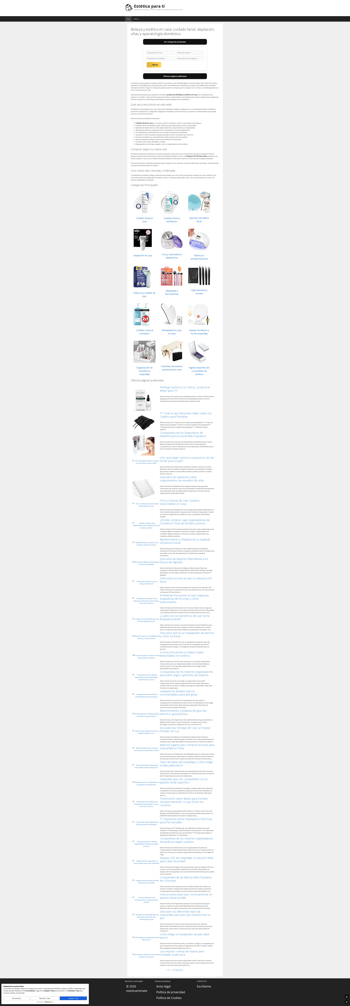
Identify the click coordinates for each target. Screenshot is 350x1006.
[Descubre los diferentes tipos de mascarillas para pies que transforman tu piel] (146, 917)
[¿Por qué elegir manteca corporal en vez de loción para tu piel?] (146, 462)
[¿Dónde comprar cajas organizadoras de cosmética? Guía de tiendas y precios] (146, 525)
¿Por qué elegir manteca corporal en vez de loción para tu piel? (187, 459)
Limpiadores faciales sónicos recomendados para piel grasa (178, 692)
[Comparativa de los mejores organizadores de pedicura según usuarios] (146, 843)
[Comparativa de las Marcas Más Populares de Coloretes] (146, 881)
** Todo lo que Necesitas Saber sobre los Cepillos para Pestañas (186, 414)
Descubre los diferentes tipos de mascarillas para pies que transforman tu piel (185, 915)
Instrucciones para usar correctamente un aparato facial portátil (186, 895)
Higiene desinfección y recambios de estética (199, 371)
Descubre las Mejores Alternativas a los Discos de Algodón (184, 560)
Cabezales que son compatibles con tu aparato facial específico (184, 780)
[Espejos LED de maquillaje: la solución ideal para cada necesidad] (146, 862)
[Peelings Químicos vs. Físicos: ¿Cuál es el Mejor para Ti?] (146, 400)
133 (173, 970)
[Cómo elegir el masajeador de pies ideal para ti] (146, 938)
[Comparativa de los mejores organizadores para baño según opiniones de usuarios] (146, 677)
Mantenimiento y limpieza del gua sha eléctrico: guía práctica (183, 712)
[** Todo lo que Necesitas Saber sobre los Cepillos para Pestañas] (146, 422)
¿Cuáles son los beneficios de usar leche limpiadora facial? (185, 617)
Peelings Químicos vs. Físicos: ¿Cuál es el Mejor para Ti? (185, 388)
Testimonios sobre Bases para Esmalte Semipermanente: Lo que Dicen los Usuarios (184, 802)
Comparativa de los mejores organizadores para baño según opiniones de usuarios (186, 673)
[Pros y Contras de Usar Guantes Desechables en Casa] (146, 505)
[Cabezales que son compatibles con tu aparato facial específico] (146, 783)
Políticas (136, 19)
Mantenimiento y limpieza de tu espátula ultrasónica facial (185, 541)
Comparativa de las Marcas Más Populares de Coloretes (186, 878)
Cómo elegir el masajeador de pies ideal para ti (184, 935)
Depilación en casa (143, 255)
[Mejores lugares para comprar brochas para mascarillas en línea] (146, 749)
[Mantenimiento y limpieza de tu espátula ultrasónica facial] (146, 543)
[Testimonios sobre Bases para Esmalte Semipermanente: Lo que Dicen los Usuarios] (146, 804)
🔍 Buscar (154, 65)
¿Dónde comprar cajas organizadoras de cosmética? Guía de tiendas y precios (185, 521)
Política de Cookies (168, 998)
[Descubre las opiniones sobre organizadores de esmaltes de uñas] (146, 488)
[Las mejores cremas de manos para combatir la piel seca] (146, 955)
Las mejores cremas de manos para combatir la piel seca (182, 952)
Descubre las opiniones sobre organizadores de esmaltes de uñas (182, 478)
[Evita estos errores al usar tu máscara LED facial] (146, 582)
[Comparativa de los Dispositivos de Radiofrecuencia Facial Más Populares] (146, 445)
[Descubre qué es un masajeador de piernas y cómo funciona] (146, 637)
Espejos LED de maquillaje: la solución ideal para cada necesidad (186, 859)
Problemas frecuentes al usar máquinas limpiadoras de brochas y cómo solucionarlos (184, 598)
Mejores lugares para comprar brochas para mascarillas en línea (187, 746)
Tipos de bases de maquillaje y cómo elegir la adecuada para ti (186, 763)
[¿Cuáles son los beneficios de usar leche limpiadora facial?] (146, 620)
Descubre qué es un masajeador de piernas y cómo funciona (187, 634)
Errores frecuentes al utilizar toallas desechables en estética (182, 653)
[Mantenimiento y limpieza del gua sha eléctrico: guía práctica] (146, 715)
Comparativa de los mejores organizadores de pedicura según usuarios (186, 840)
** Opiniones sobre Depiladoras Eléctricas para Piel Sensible (186, 820)
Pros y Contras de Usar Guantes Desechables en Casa (180, 502)
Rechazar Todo (44, 998)
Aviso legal (163, 986)
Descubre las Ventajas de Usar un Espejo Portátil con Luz (185, 729)
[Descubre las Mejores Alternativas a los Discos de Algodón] (146, 563)
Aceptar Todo (73, 998)
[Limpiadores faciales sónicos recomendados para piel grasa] (146, 695)
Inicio (128, 19)
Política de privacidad (170, 992)
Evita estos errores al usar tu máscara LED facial (186, 579)
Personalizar (16, 998)
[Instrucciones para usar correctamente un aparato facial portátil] (146, 899)
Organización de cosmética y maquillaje (144, 371)
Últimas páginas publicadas (175, 76)
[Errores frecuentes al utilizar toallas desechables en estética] (146, 656)
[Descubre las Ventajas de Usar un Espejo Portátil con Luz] (146, 732)
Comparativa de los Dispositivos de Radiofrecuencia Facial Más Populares (183, 434)
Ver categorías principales (175, 42)
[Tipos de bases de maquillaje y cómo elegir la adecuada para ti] (146, 766)
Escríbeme (204, 986)
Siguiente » (179, 970)
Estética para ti (149, 6)
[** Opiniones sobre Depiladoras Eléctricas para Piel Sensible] (146, 823)
